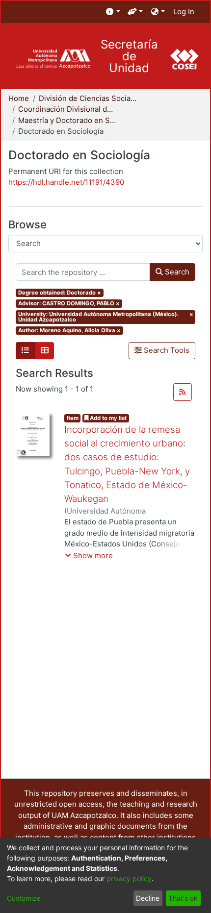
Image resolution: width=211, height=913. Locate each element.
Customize (24, 898)
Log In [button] (184, 11)
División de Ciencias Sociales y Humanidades (88, 98)
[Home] (52, 59)
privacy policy (129, 878)
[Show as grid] (44, 351)
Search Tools (165, 350)
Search (176, 271)
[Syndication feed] (182, 392)
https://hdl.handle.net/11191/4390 (66, 182)
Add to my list (107, 418)
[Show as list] (25, 351)
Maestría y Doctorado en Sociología (67, 120)
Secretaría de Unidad (129, 56)
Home (18, 98)
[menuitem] (113, 12)
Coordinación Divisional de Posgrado (67, 109)
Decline (147, 898)
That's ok (183, 898)
